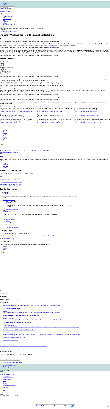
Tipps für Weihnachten (14, 150)
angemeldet (7, 233)
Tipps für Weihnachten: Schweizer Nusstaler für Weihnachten (14, 116)
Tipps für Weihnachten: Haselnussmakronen (47, 116)
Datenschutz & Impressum (9, 365)
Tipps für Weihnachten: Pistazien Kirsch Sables (48, 122)
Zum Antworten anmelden (9, 200)
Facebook (5, 164)
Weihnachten (3, 31)
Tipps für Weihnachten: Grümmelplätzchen (10, 122)
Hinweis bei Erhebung (42, 406)
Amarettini (2, 150)
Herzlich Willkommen (8, 16)
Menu (2, 27)
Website (5, 163)
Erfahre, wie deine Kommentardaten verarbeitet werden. (42, 235)
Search (16, 395)
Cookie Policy (6, 367)
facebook (5, 4)
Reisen (4, 20)
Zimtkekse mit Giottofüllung (44, 150)
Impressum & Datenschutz (9, 24)
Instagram (5, 166)
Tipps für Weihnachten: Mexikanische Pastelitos (85, 111)
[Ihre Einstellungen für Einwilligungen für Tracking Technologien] (107, 406)
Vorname (2, 176)
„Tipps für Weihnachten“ (48, 45)
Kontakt (5, 23)
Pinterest (5, 167)
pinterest (5, 3)
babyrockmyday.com (5, 11)
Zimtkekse (34, 150)
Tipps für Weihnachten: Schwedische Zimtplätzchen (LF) (87, 122)
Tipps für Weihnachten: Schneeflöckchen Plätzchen (86, 115)
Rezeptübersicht (7, 19)
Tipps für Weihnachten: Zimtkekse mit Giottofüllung (49, 111)
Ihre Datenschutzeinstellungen (61, 406)
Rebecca (2, 156)
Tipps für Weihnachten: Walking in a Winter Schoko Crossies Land (16, 111)
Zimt (30, 150)
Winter (27, 150)
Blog (4, 17)
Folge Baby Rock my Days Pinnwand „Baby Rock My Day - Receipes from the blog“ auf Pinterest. (23, 346)
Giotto (6, 150)
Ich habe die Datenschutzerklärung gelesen (12, 182)
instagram (5, 1)
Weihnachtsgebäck (11, 31)
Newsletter (5, 21)
